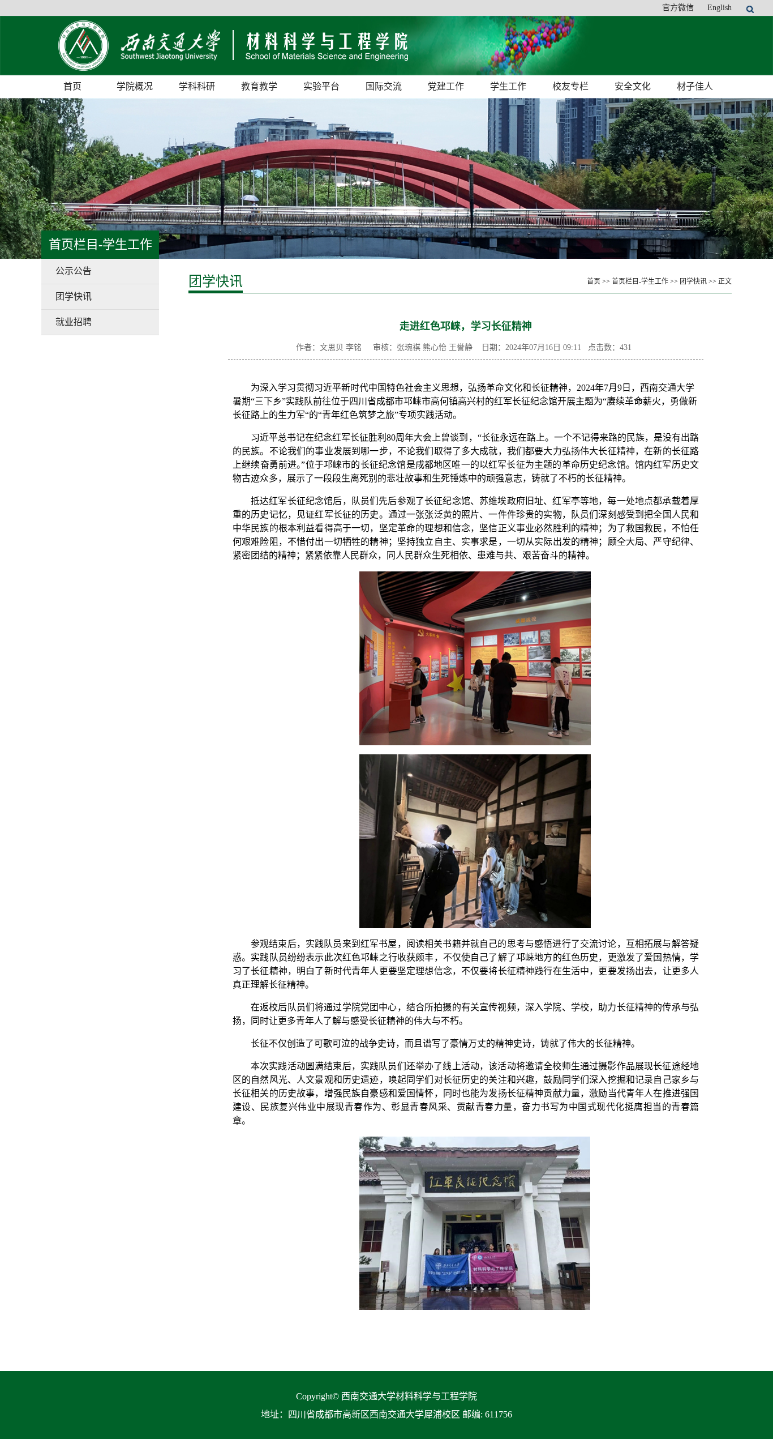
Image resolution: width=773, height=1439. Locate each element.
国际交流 (384, 86)
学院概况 (135, 86)
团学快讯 (73, 296)
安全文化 (633, 86)
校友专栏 (570, 86)
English (719, 7)
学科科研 (197, 86)
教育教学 (259, 86)
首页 (72, 86)
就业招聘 (73, 322)
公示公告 (73, 271)
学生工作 (508, 86)
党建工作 (446, 86)
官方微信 (678, 7)
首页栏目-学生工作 (640, 281)
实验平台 (321, 86)
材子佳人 (695, 86)
